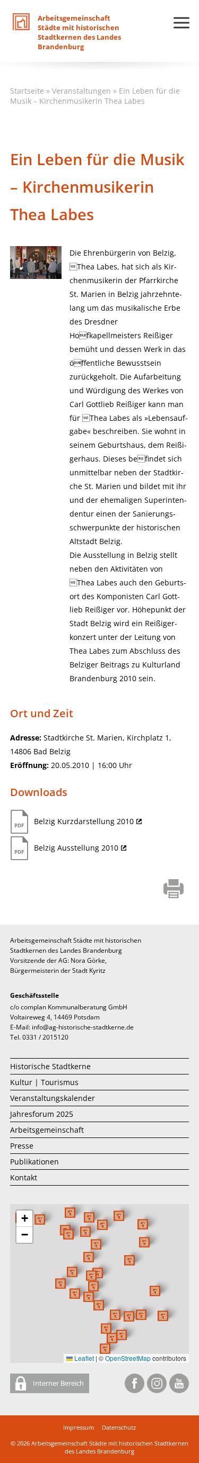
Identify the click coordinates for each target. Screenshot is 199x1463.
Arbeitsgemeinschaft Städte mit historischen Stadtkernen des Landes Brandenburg (109, 1447)
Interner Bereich (57, 1383)
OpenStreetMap (128, 1357)
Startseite (27, 91)
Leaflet (83, 1357)
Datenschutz (119, 1427)
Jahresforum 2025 (41, 1114)
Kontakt (23, 1177)
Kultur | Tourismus (44, 1082)
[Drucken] (173, 890)
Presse (21, 1146)
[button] (129, 1260)
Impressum (78, 1427)
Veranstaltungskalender (52, 1098)
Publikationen (34, 1162)
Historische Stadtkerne (50, 1066)
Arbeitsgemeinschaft (47, 1130)
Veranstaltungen (81, 91)
